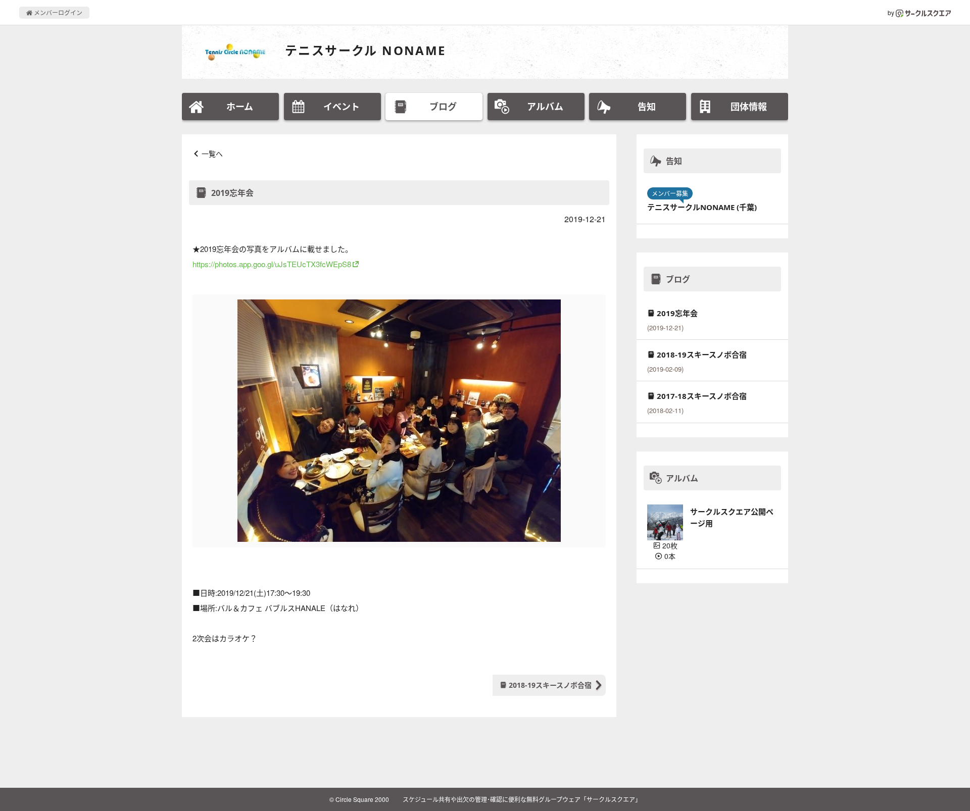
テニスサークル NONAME (365, 50)
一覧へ (212, 153)
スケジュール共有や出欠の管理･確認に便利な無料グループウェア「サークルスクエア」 (522, 799)
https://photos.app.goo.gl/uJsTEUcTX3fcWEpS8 (271, 264)
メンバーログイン (57, 12)
